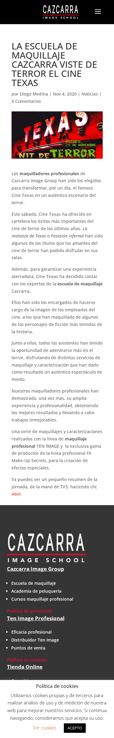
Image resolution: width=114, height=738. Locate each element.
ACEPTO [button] (74, 728)
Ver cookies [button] (44, 728)
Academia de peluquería (36, 591)
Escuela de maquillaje (33, 583)
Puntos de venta (28, 648)
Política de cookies (26, 660)
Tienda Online (25, 666)
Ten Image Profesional (35, 618)
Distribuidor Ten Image (35, 640)
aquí (16, 494)
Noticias (89, 94)
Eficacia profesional (31, 632)
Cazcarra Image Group (35, 568)
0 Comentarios (26, 101)
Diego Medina (34, 94)
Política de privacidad (29, 611)
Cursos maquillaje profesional (42, 599)
